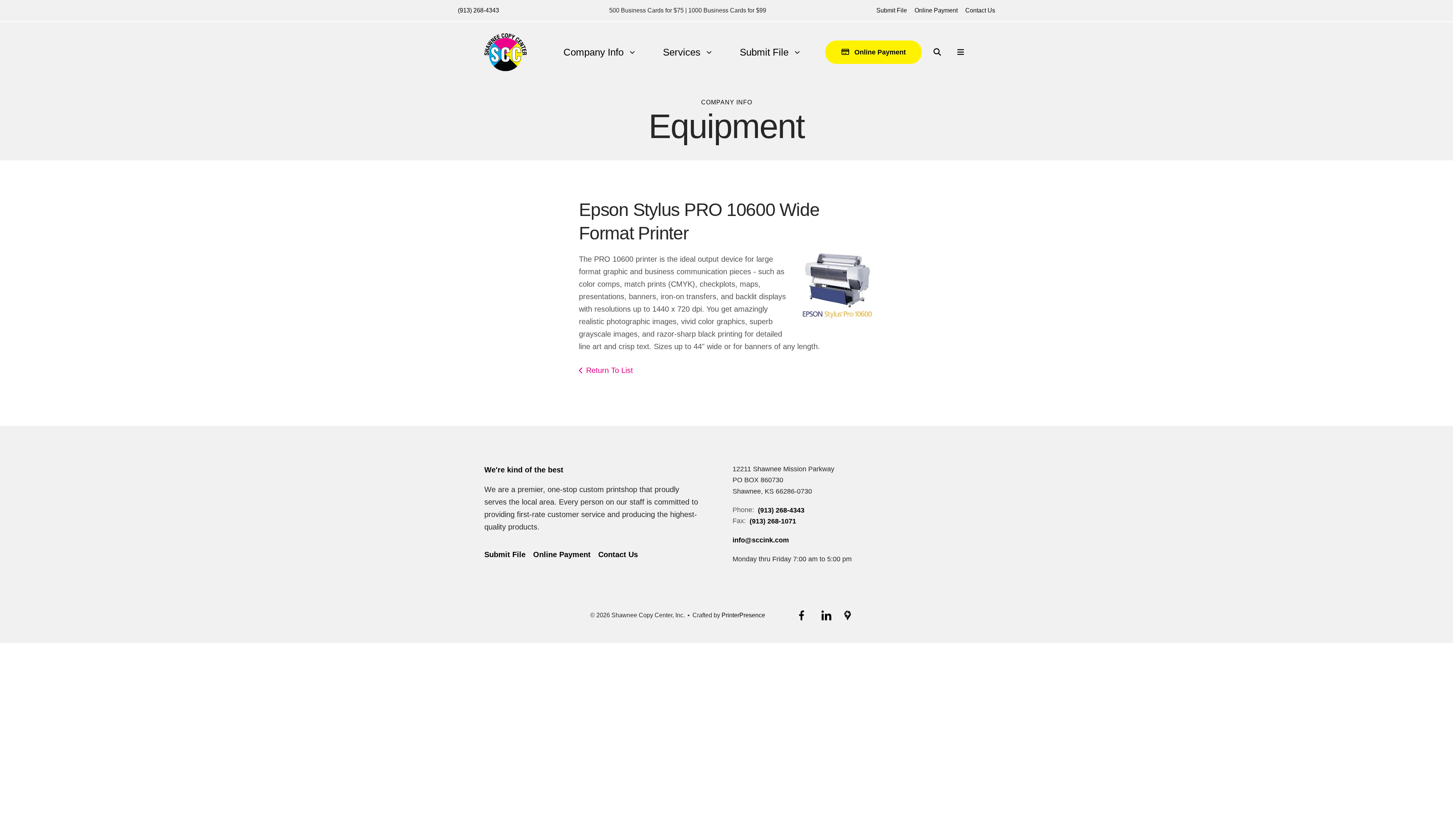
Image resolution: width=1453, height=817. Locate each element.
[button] (937, 52)
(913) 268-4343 (478, 10)
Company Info (593, 52)
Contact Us (980, 10)
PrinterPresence (743, 615)
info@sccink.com (761, 540)
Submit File (891, 10)
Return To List (609, 370)
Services (681, 52)
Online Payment (936, 10)
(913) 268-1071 (773, 521)
